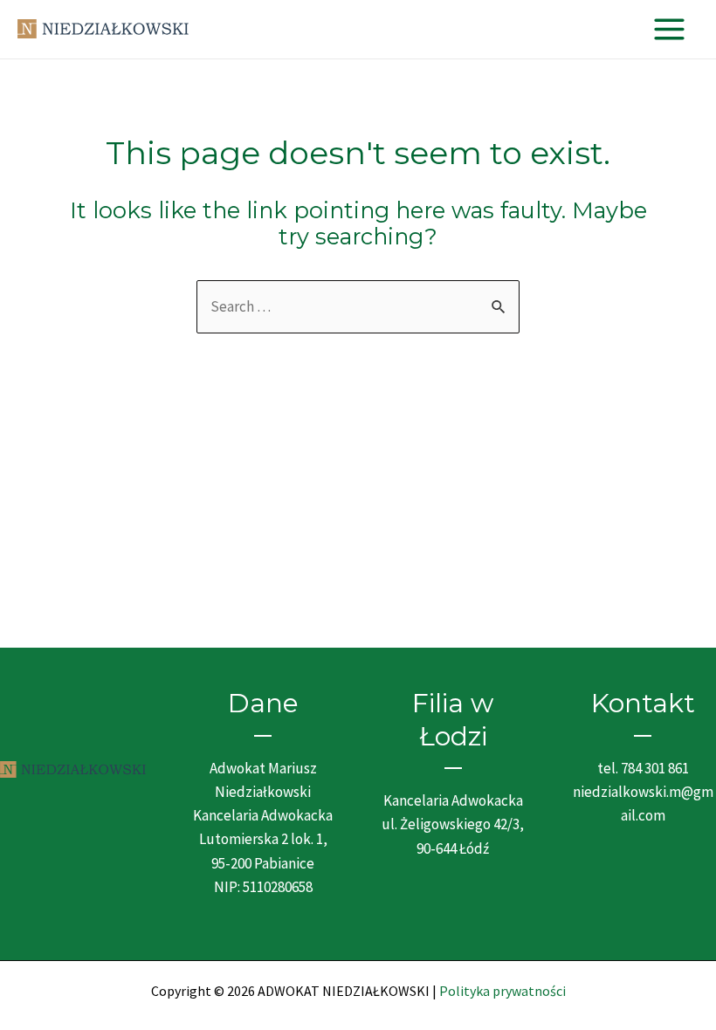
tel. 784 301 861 (643, 768)
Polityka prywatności (502, 990)
